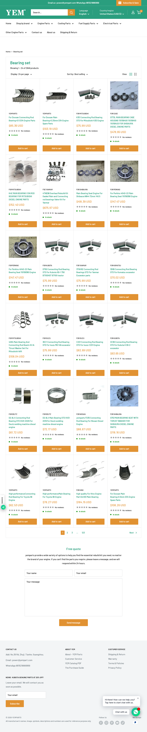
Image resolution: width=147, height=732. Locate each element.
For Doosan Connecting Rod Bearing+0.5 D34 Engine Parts (22, 119)
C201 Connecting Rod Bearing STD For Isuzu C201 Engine (89, 343)
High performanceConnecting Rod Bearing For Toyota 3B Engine (22, 497)
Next (131, 532)
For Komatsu (115, 265)
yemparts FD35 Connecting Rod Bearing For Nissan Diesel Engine (89, 421)
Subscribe (15, 703)
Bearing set (18, 51)
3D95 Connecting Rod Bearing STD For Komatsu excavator (123, 271)
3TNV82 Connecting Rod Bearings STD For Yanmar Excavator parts (87, 272)
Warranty (112, 659)
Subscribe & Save (131, 3)
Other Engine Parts (15, 32)
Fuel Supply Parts (87, 23)
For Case (114, 114)
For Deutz (13, 414)
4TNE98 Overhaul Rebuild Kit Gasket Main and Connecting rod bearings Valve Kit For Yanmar (55, 198)
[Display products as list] (135, 74)
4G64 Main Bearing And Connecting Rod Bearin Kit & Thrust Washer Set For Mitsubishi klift (21, 347)
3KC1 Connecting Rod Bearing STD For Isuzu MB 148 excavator (56, 343)
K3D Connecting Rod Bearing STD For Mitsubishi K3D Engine (90, 119)
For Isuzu (47, 338)
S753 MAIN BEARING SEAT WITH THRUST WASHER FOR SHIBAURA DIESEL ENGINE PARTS (124, 422)
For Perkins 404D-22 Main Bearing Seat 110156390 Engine (123, 195)
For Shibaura (82, 189)
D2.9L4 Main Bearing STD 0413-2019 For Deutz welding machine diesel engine (56, 421)
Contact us (37, 32)
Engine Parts (44, 23)
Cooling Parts (64, 23)
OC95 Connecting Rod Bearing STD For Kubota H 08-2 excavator (123, 345)
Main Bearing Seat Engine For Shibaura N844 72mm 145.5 (89, 195)
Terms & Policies (116, 663)
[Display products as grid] (130, 74)
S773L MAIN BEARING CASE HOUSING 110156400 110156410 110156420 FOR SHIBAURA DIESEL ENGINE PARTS (123, 122)
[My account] (133, 12)
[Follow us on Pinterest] (112, 723)
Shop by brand (22, 23)
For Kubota (47, 265)
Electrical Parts (110, 23)
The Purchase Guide (74, 667)
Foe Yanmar (48, 189)
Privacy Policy (114, 667)
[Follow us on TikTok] (123, 723)
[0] (139, 12)
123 (83, 532)
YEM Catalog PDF (73, 663)
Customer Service (73, 659)
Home (8, 23)
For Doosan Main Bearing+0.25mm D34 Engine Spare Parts (56, 120)
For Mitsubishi (82, 114)
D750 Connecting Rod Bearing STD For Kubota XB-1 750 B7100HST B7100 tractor (56, 272)
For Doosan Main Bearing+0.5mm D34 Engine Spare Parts (122, 497)
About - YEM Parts (73, 654)
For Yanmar (81, 265)
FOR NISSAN (81, 414)
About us (51, 32)
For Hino (79, 490)
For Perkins (115, 189)
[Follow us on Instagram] (106, 723)
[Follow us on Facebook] (101, 723)
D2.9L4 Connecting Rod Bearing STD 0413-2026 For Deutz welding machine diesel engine (22, 422)
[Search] (71, 12)
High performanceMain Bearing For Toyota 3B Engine (56, 495)
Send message (73, 622)
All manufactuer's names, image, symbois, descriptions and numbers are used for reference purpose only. (48, 721)
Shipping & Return (68, 32)
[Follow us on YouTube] (117, 723)
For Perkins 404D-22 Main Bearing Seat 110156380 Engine (22, 271)
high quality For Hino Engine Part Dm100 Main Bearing (88, 495)
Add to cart (23, 148)
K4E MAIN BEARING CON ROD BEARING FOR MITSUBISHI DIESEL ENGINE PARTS (22, 196)
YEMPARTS (13, 114)
